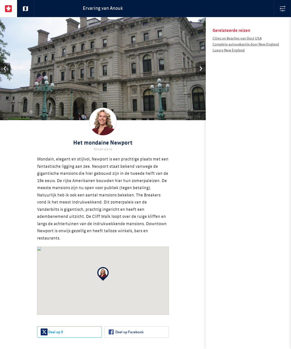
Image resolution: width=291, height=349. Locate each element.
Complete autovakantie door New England (246, 44)
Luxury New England (229, 50)
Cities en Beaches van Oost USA (237, 38)
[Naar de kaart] (25, 8)
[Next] (201, 68)
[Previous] (5, 68)
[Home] (8, 8)
